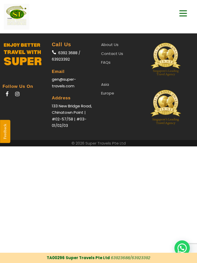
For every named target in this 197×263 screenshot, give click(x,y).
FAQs (106, 62)
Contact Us (112, 53)
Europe (107, 93)
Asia (105, 84)
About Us (110, 44)
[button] (183, 13)
